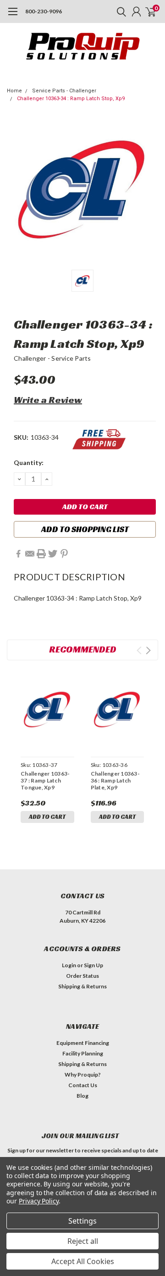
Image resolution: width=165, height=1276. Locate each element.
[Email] (29, 553)
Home (14, 91)
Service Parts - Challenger (64, 91)
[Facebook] (18, 553)
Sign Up (93, 965)
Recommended (82, 649)
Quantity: (29, 462)
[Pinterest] (64, 553)
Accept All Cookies (82, 1261)
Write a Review (48, 400)
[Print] (41, 553)
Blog (82, 1095)
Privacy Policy (39, 1201)
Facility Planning (82, 1053)
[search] (119, 11)
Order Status (82, 975)
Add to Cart (47, 817)
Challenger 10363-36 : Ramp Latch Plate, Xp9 (115, 780)
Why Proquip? (83, 1074)
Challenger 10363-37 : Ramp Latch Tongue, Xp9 (45, 780)
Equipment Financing (82, 1042)
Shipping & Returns (82, 986)
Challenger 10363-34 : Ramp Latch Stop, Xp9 (71, 99)
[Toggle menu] (12, 16)
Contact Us (82, 1085)
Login (69, 965)
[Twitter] (52, 553)
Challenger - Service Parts (52, 358)
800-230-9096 (43, 11)
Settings (82, 1221)
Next (148, 650)
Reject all (82, 1241)
